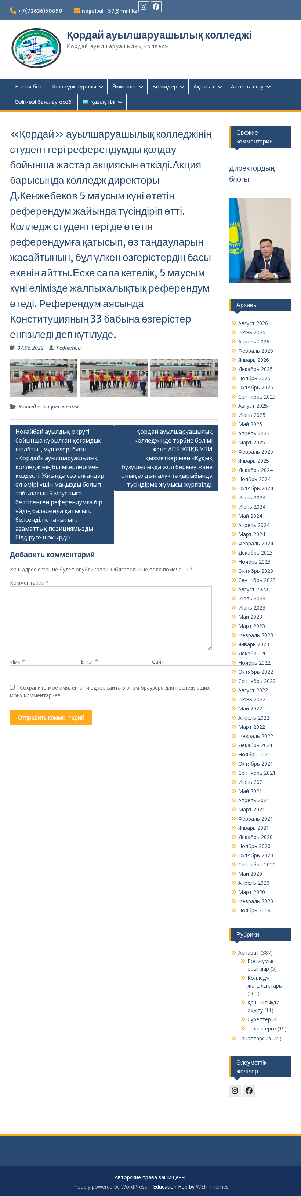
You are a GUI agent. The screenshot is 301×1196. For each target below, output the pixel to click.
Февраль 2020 (255, 901)
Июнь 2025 (251, 414)
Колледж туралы (74, 86)
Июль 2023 (251, 598)
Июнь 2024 (251, 506)
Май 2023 (250, 616)
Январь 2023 (253, 644)
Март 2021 (251, 809)
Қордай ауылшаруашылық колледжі (159, 34)
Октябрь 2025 (255, 387)
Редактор (69, 347)
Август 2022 (253, 690)
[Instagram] (143, 6)
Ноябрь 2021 (254, 754)
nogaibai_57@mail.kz (109, 11)
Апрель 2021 (253, 800)
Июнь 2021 (251, 781)
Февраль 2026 (255, 350)
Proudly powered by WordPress (109, 1186)
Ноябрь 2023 (254, 561)
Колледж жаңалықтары (48, 406)
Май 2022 (250, 708)
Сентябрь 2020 (257, 864)
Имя (17, 661)
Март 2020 (251, 891)
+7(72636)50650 (40, 11)
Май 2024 (250, 515)
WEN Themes (212, 1186)
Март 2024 (251, 534)
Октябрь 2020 (255, 855)
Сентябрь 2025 (257, 396)
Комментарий (29, 582)
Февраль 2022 (255, 735)
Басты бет (28, 86)
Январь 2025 (253, 460)
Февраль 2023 (255, 635)
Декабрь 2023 (255, 552)
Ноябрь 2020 (254, 846)
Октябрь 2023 (255, 570)
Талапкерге (261, 1028)
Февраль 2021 (255, 818)
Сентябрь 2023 (257, 580)
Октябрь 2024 (255, 488)
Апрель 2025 (253, 433)
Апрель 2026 (253, 341)
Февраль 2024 (255, 543)
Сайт (158, 661)
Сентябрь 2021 (257, 772)
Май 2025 (250, 424)
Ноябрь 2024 (254, 479)
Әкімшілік (124, 86)
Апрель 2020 (253, 882)
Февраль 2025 (255, 451)
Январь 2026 (253, 359)
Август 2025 (253, 405)
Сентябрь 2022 (257, 680)
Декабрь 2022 (255, 653)
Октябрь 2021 (255, 763)
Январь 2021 (253, 827)
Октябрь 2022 (255, 671)
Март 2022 (251, 726)
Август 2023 (253, 589)
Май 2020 (250, 873)
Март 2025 (251, 442)
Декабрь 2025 (255, 369)
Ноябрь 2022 (254, 662)
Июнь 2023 (251, 607)
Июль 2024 (251, 497)
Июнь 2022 (251, 699)
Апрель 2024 (253, 524)
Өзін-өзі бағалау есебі (44, 101)
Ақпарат (204, 86)
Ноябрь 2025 (254, 378)
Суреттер (259, 1019)
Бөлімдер (164, 86)
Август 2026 (253, 323)
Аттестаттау (247, 86)
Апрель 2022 (253, 717)
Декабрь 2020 (255, 836)
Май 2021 (250, 791)
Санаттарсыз (254, 1038)
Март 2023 (251, 625)
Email (89, 661)
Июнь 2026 (251, 332)
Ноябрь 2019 (254, 910)
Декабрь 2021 (255, 745)
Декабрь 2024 (255, 469)
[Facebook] (156, 6)
